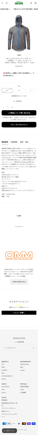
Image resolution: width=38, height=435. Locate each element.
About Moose (5, 386)
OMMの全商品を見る (19, 282)
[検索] (6, 3)
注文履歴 (23, 392)
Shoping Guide (24, 364)
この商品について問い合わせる (19, 113)
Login (22, 389)
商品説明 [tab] (5, 142)
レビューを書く (19, 313)
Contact (22, 370)
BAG (3, 373)
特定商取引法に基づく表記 (9, 404)
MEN (3, 367)
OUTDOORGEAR (7, 376)
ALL (3, 364)
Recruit (4, 392)
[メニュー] (2, 3)
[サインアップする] (33, 348)
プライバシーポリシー (9, 408)
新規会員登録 (24, 386)
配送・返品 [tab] (24, 142)
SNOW (4, 379)
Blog (21, 367)
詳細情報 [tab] (14, 142)
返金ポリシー (6, 411)
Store (3, 389)
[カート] (35, 3)
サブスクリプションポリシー (9, 415)
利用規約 (4, 400)
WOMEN (4, 370)
